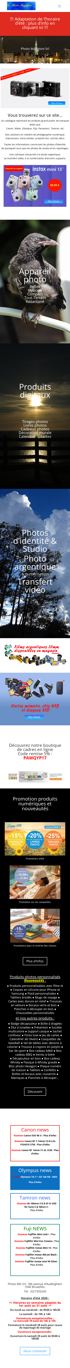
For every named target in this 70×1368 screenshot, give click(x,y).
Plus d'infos (35, 961)
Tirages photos (35, 421)
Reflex (35, 286)
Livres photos (35, 425)
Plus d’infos (49, 1135)
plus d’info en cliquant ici (38, 25)
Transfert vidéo (35, 585)
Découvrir (35, 1091)
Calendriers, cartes (35, 436)
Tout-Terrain (35, 297)
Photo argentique (35, 562)
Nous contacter (35, 1351)
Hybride (35, 290)
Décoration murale (35, 432)
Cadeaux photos (35, 429)
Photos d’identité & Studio (35, 540)
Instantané (35, 301)
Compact (35, 294)
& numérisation (35, 573)
